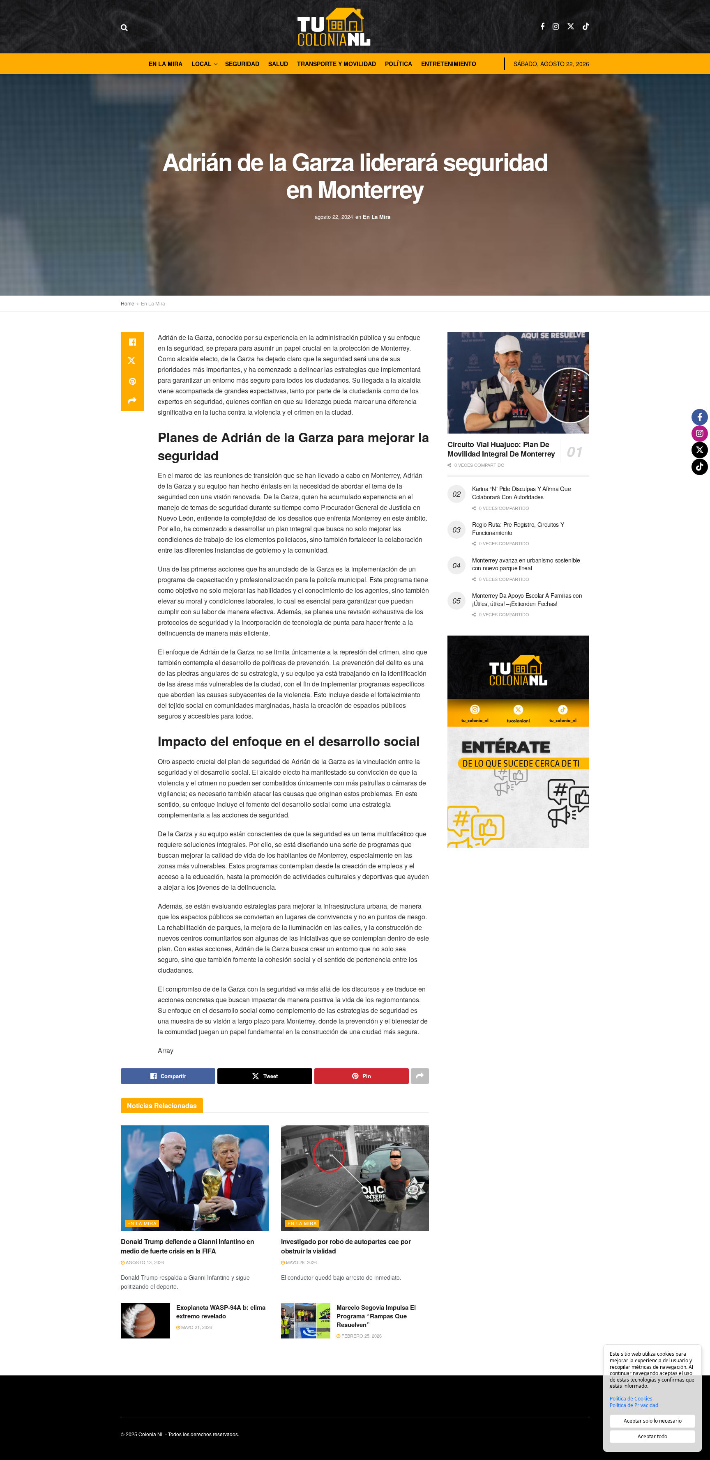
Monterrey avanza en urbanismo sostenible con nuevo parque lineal (526, 564)
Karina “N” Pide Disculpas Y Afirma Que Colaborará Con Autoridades (521, 492)
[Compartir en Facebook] (132, 342)
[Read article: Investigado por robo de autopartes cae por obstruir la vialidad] (355, 1178)
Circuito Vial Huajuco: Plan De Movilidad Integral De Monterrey (501, 449)
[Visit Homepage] (334, 26)
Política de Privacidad (634, 1405)
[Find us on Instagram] (556, 26)
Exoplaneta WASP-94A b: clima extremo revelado (220, 1311)
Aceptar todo (652, 1436)
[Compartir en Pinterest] (132, 381)
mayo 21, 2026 (196, 1327)
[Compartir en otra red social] (132, 401)
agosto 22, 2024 (334, 216)
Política (398, 64)
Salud (278, 64)
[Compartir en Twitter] (132, 362)
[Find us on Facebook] (542, 26)
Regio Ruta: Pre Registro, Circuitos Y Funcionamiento (518, 528)
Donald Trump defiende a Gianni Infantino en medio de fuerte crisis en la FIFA (187, 1246)
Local (201, 64)
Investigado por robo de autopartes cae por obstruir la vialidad (346, 1246)
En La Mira (165, 64)
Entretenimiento (448, 64)
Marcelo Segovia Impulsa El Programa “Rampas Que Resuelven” (376, 1316)
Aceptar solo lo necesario (653, 1420)
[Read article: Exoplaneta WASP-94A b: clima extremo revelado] (145, 1320)
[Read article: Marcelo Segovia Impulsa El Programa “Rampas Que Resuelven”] (305, 1320)
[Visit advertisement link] (518, 742)
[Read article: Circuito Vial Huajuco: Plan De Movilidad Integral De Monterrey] (518, 383)
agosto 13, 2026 (144, 1262)
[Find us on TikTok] (586, 26)
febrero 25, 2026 (361, 1335)
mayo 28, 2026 (301, 1262)
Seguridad (242, 64)
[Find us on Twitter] (570, 26)
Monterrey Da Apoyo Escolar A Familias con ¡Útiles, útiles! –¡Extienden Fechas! (527, 599)
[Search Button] (124, 26)
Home (127, 303)
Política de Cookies (631, 1399)
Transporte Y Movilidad (336, 64)
